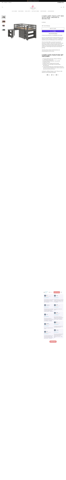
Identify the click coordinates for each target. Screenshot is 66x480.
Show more (53, 341)
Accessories (51, 11)
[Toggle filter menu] (61, 292)
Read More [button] (51, 311)
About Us (9, 2)
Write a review (57, 292)
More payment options (53, 33)
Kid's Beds (14, 11)
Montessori (43, 11)
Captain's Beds (35, 11)
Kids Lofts (27, 11)
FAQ (2, 2)
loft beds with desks (52, 72)
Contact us (6, 2)
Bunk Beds (21, 11)
